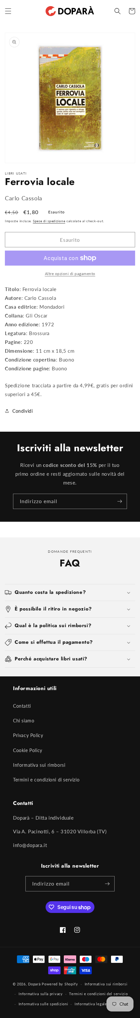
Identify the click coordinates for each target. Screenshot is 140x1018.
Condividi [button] (22, 411)
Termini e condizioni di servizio (46, 779)
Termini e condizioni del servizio (98, 994)
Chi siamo (23, 720)
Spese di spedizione (49, 221)
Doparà (34, 984)
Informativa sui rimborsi (39, 765)
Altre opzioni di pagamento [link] (70, 273)
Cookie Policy (27, 750)
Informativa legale (91, 1004)
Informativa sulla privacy (41, 994)
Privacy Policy (28, 735)
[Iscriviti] (119, 501)
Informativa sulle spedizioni (43, 1004)
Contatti (22, 706)
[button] (8, 11)
